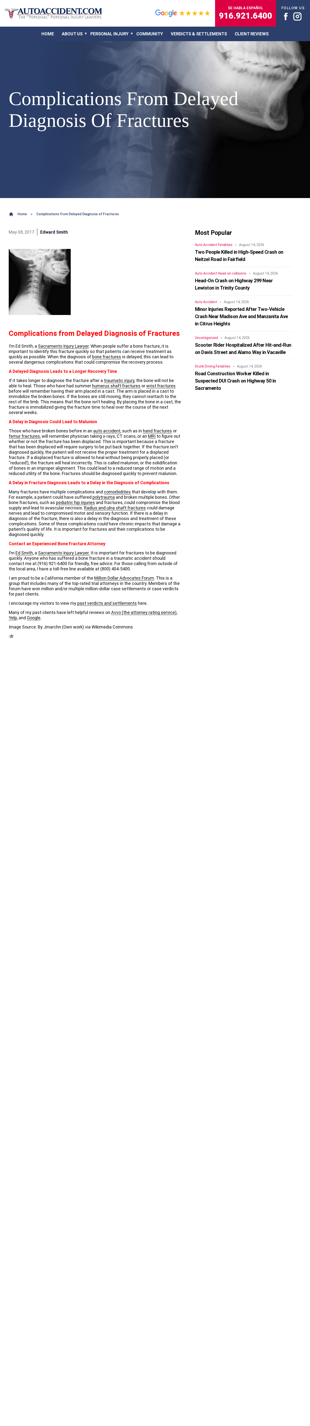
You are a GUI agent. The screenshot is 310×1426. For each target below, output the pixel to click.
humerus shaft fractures (116, 385)
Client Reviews (252, 33)
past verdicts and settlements (107, 603)
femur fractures (24, 436)
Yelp (13, 617)
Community (149, 33)
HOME (47, 33)
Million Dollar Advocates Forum (124, 578)
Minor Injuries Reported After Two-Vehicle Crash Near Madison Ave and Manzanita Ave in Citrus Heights (241, 316)
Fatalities (225, 245)
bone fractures (106, 356)
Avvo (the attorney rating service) (144, 612)
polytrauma (104, 497)
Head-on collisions (232, 273)
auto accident (106, 430)
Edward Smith (54, 232)
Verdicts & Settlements (199, 33)
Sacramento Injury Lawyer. (64, 552)
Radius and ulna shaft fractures (115, 507)
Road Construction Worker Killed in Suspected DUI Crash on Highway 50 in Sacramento (235, 381)
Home (22, 214)
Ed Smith (24, 552)
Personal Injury (109, 33)
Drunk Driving (205, 366)
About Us (72, 33)
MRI (151, 436)
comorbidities (117, 491)
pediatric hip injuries (75, 502)
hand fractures (157, 430)
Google (33, 617)
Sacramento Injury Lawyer (63, 346)
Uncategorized (206, 338)
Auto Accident (206, 245)
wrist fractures (161, 385)
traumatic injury (119, 380)
